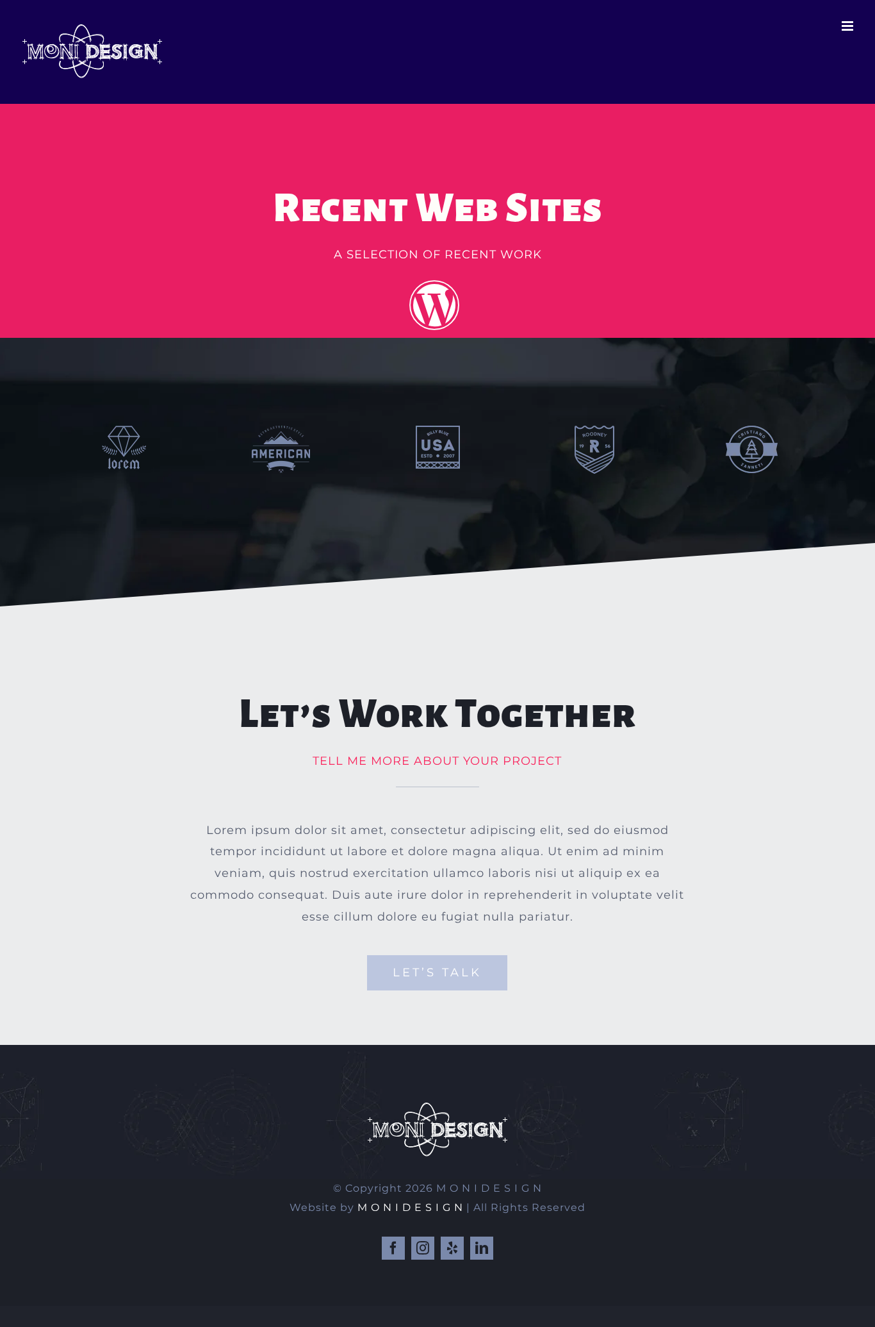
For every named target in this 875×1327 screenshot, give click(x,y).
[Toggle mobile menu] (849, 26)
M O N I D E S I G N (410, 1207)
